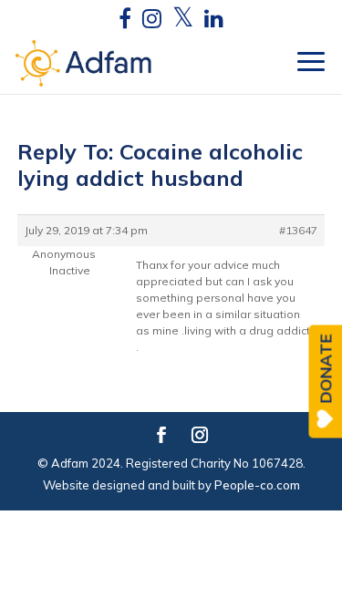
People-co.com (257, 485)
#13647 (298, 230)
